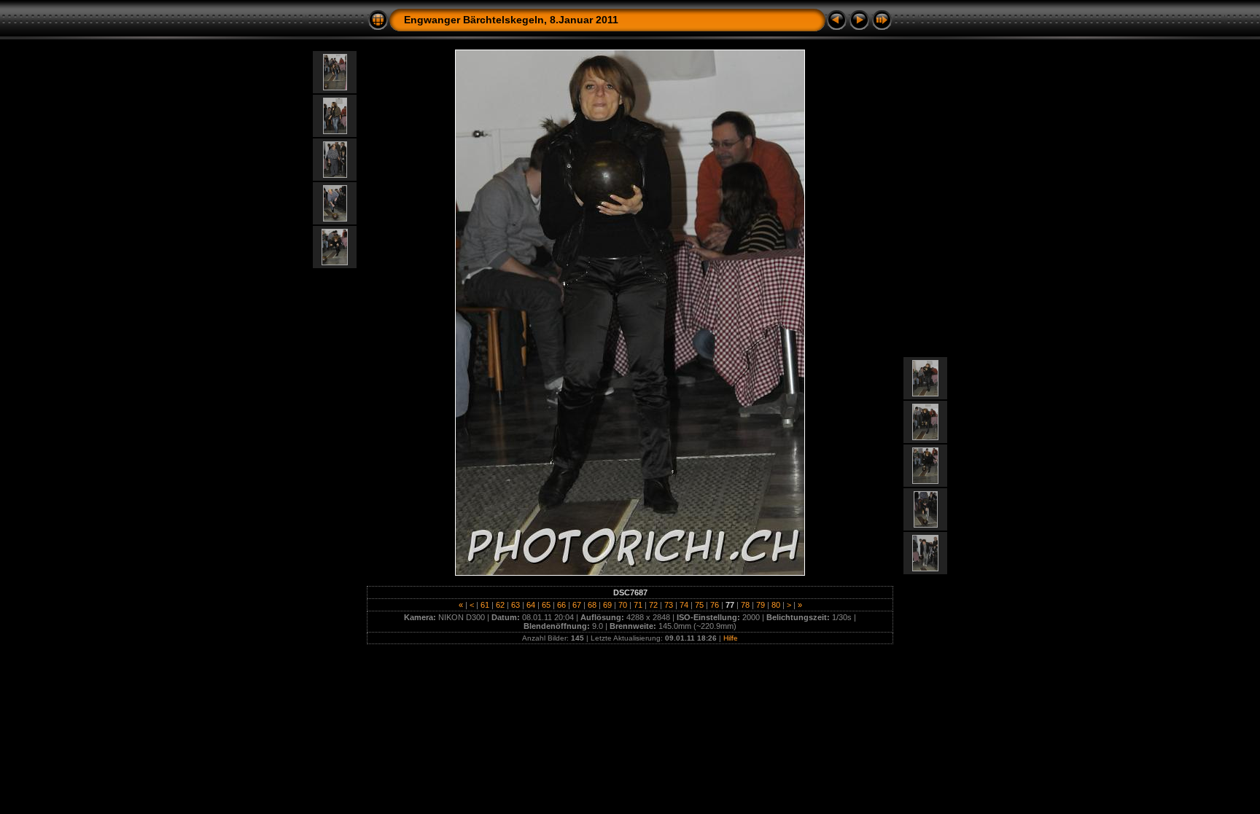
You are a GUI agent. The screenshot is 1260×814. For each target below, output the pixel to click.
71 (638, 604)
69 (607, 604)
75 (699, 604)
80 (775, 604)
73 (668, 604)
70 (622, 604)
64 (530, 604)
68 (592, 604)
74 (684, 604)
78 (745, 604)
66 (561, 604)
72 (653, 604)
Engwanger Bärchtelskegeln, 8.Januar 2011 (511, 20)
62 (500, 604)
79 (760, 604)
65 (546, 604)
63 (515, 604)
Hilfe (730, 638)
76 (714, 604)
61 (484, 604)
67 (576, 604)
